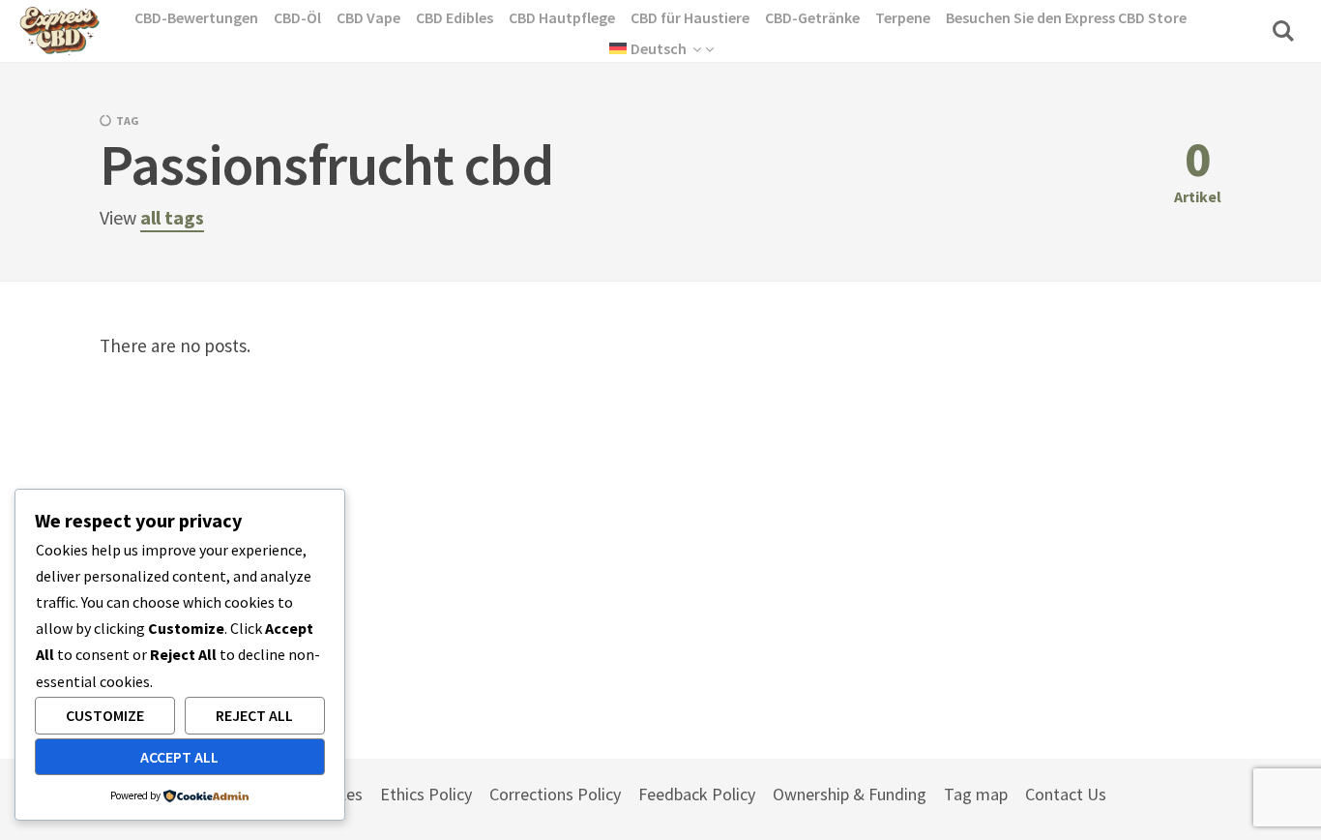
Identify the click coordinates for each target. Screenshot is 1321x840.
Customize (105, 715)
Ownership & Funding (849, 794)
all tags (172, 217)
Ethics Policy (426, 794)
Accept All (179, 756)
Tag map (976, 794)
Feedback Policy (696, 794)
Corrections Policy (555, 794)
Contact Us (1065, 794)
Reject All (254, 715)
